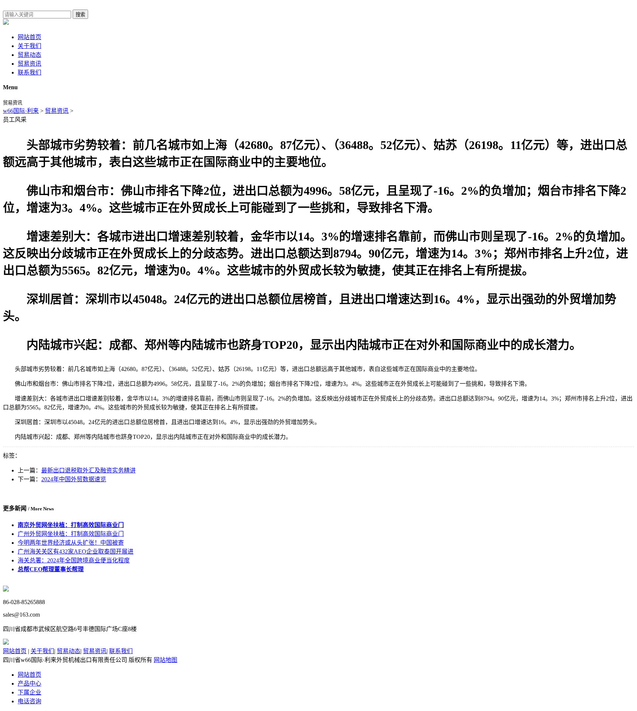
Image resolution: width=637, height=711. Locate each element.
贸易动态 (29, 55)
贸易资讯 (29, 63)
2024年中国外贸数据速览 (73, 479)
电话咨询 (29, 701)
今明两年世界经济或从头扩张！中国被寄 (71, 543)
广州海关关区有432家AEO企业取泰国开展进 (75, 551)
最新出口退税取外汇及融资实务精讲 (88, 470)
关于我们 (29, 46)
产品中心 (29, 683)
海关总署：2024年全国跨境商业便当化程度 (74, 560)
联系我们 (29, 72)
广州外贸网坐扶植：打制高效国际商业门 (71, 534)
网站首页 (29, 37)
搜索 (80, 14)
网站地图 (165, 660)
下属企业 (29, 692)
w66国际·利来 (21, 111)
